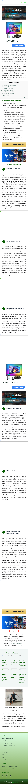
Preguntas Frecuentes (7, 743)
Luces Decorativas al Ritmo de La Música (11, 92)
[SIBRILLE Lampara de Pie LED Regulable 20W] (5, 670)
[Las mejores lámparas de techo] (14, 670)
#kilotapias (5, 726)
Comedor (4, 759)
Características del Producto (8, 85)
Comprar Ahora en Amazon (14, 144)
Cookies (4, 740)
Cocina (3, 756)
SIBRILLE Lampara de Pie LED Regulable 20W (5, 677)
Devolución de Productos (8, 745)
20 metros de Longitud (7, 88)
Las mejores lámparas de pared (14, 662)
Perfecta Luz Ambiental (7, 90)
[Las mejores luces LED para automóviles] (22, 657)
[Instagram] (10, 775)
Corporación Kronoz (17, 782)
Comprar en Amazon (18, 45)
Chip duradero (5, 95)
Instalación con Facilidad (7, 93)
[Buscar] (21, 2)
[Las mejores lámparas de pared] (14, 657)
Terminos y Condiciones (8, 742)
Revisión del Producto (7, 86)
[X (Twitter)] (6, 775)
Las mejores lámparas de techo (14, 676)
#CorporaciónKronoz (13, 726)
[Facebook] (3, 775)
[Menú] (25, 2)
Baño (3, 754)
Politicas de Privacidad (7, 738)
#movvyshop (22, 726)
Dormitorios (5, 752)
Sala (3, 757)
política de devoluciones (16, 643)
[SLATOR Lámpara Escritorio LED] (5, 657)
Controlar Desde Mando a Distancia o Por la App (13, 97)
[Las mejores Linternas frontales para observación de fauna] (22, 670)
